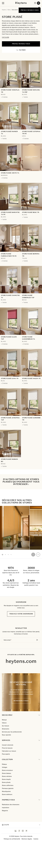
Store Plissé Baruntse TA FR (10, 213)
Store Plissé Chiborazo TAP (28, 296)
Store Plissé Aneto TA (10, 173)
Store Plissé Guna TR (9, 378)
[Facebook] (19, 830)
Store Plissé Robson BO (9, 460)
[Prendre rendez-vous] (38, 3)
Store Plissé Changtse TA (10, 296)
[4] (11, 554)
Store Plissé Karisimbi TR (31, 419)
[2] (5, 554)
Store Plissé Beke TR (30, 212)
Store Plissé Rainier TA (9, 133)
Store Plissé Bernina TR (30, 255)
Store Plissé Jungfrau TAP (10, 419)
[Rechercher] (37, 639)
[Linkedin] (15, 830)
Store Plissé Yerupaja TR (10, 91)
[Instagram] (22, 830)
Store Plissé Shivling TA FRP (31, 91)
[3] (8, 554)
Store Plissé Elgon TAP (9, 338)
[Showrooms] (35, 3)
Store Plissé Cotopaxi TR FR (31, 133)
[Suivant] (38, 555)
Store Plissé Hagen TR (31, 378)
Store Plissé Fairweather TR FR (8, 255)
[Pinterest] (26, 830)
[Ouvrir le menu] (3, 3)
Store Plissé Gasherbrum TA (28, 338)
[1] (2, 554)
